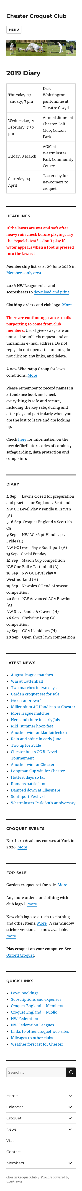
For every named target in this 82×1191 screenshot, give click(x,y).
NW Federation (24, 1018)
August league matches (32, 675)
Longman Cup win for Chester (38, 771)
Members (15, 1163)
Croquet (14, 1118)
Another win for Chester (32, 764)
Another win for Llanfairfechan (39, 732)
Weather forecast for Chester (37, 1044)
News (11, 1129)
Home (12, 1096)
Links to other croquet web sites (40, 1031)
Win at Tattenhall (27, 681)
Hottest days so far (28, 777)
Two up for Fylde (26, 745)
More (67, 305)
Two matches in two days (33, 687)
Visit (10, 1140)
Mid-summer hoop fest (32, 726)
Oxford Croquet (20, 955)
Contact (13, 1152)
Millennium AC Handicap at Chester (43, 707)
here (22, 439)
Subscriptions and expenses (36, 999)
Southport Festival (28, 796)
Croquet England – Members (37, 1005)
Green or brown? (26, 700)
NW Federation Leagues (32, 1025)
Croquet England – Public (34, 1012)
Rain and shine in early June (36, 739)
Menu (14, 29)
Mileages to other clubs (32, 1037)
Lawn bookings (24, 993)
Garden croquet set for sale (35, 694)
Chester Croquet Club (36, 16)
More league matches (30, 713)
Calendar (14, 1107)
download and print (51, 292)
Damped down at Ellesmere (35, 790)
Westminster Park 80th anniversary (43, 803)
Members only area (23, 273)
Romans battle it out (29, 783)
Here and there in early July (35, 719)
